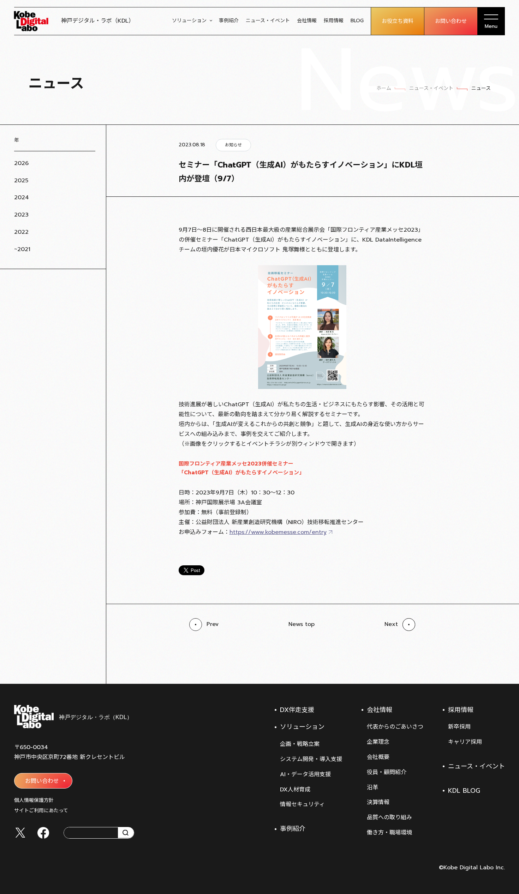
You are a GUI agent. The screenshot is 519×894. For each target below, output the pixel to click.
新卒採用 (459, 727)
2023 (21, 215)
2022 (21, 232)
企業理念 (378, 742)
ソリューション (189, 20)
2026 (21, 163)
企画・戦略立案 (300, 744)
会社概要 (378, 757)
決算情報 (378, 802)
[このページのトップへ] (498, 666)
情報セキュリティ (302, 804)
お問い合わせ (451, 21)
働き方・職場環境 (389, 832)
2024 (21, 197)
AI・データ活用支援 (305, 774)
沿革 (372, 787)
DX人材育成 (295, 789)
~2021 (22, 249)
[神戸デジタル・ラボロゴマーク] (73, 716)
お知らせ (233, 145)
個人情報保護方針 (34, 800)
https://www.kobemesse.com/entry (278, 532)
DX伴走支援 (297, 710)
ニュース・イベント (268, 20)
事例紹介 (229, 20)
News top (301, 624)
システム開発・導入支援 (311, 759)
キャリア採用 (465, 742)
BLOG (357, 20)
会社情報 (307, 20)
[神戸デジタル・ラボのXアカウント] (20, 833)
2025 (21, 180)
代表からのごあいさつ (395, 727)
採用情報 (334, 20)
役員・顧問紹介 (386, 772)
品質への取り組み (389, 817)
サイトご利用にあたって (41, 810)
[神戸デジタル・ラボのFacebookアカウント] (43, 833)
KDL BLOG (464, 791)
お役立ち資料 (397, 21)
